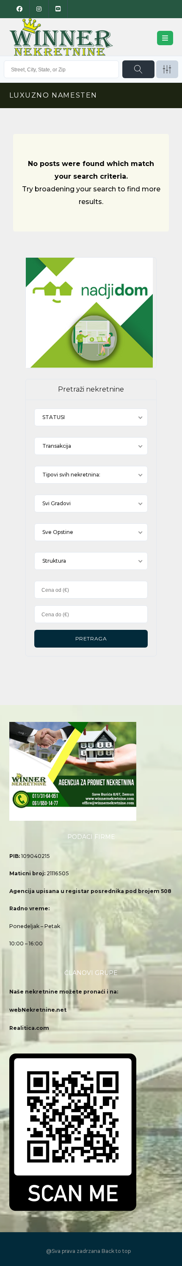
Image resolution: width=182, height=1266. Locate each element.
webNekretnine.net (37, 1010)
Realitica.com (29, 1028)
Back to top (116, 1251)
